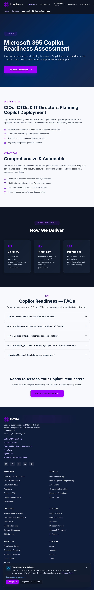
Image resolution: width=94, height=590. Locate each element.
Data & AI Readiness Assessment (18, 446)
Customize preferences (15, 577)
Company (84, 4)
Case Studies (9, 558)
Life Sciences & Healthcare (15, 517)
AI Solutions (54, 485)
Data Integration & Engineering (61, 481)
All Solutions (9, 501)
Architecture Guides (12, 554)
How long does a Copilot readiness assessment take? (33, 336)
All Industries (9, 534)
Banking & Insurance (12, 530)
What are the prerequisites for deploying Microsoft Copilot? (36, 326)
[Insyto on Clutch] (31, 464)
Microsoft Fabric (56, 517)
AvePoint (53, 522)
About (51, 546)
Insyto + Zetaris (10, 442)
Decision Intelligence (12, 497)
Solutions (19, 4)
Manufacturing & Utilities (13, 513)
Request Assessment (19, 69)
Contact (52, 550)
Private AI (8, 450)
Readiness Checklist (12, 550)
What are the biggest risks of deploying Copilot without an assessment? (41, 345)
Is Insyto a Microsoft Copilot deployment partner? (31, 355)
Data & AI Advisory (56, 476)
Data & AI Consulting (13, 439)
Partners (71, 4)
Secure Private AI (11, 485)
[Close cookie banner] (86, 567)
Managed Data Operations (15, 457)
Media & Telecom (11, 526)
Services (31, 4)
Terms (51, 558)
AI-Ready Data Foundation (14, 476)
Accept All (12, 582)
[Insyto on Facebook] (19, 464)
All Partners (54, 534)
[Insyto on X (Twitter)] (12, 464)
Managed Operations (58, 493)
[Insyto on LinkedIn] (6, 464)
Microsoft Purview (56, 526)
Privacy (52, 554)
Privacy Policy (67, 573)
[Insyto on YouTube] (25, 464)
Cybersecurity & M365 (58, 489)
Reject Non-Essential (31, 582)
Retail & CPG (9, 522)
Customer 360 (9, 493)
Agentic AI (8, 454)
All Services (54, 497)
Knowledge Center (58, 4)
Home (6, 11)
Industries (44, 4)
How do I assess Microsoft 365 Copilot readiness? (31, 316)
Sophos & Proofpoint (57, 530)
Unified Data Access (12, 481)
